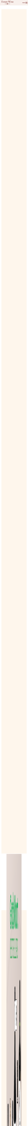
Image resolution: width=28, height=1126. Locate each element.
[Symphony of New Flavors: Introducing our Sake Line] (14, 427)
